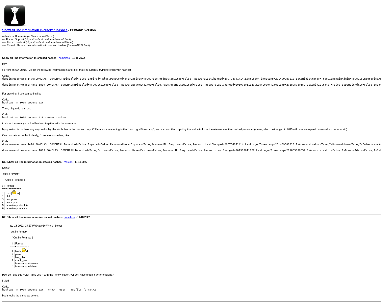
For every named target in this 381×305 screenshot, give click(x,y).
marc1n (68, 161)
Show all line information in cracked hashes (34, 30)
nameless (64, 57)
